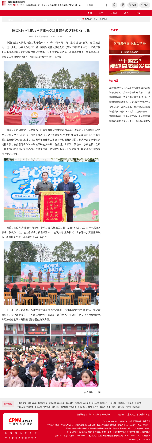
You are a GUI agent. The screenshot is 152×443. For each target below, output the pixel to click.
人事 (56, 19)
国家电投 (103, 403)
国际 (45, 19)
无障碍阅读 (144, 414)
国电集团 (95, 403)
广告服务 (120, 414)
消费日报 (120, 407)
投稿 (134, 5)
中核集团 (129, 403)
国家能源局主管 (33, 5)
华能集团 (69, 403)
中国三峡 (38, 407)
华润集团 (64, 407)
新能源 (113, 13)
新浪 (108, 407)
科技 (33, 19)
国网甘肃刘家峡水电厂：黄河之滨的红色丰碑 (129, 102)
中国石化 (21, 407)
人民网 (89, 407)
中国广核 (81, 407)
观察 (79, 19)
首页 (89, 13)
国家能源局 (42, 403)
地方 (22, 19)
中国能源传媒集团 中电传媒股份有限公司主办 (61, 5)
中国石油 (138, 403)
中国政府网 (22, 403)
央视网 (102, 407)
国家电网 (52, 403)
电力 (101, 13)
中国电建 (112, 403)
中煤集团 (72, 407)
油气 (126, 13)
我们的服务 (93, 414)
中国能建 (121, 403)
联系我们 (81, 414)
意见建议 (132, 414)
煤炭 (138, 13)
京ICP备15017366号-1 (142, 429)
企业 (10, 19)
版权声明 (106, 414)
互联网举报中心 (144, 436)
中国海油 (29, 407)
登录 (146, 5)
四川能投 (136, 407)
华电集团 (86, 403)
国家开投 (55, 407)
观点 (67, 19)
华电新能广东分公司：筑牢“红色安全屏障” (128, 111)
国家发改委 (32, 403)
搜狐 (113, 407)
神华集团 (46, 407)
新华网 (96, 407)
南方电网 (60, 403)
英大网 (128, 407)
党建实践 (103, 19)
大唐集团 (78, 403)
